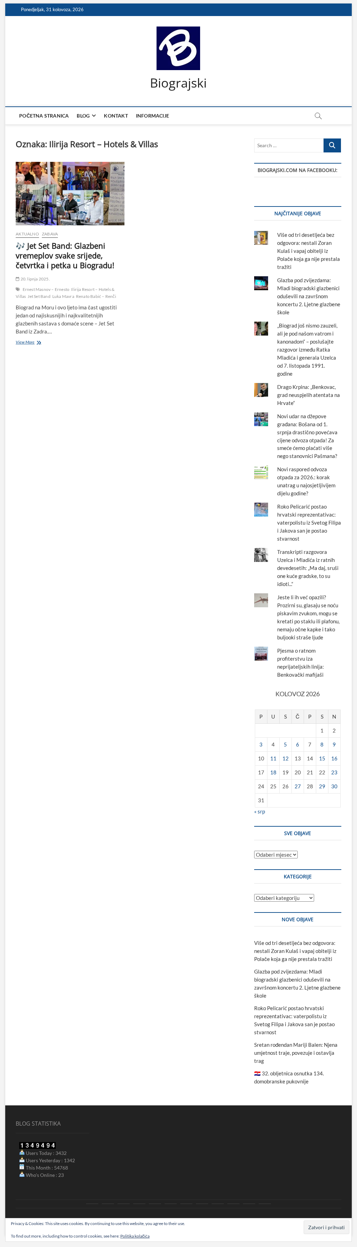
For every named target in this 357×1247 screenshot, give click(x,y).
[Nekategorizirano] (265, 1203)
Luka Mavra (63, 296)
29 (322, 786)
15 (322, 758)
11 (273, 758)
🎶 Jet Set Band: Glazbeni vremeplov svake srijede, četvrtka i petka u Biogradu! (65, 255)
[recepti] (233, 1203)
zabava (50, 233)
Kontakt (116, 116)
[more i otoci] (155, 1203)
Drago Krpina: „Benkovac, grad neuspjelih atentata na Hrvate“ (308, 395)
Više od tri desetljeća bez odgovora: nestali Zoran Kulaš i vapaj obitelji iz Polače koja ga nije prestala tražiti (308, 251)
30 (334, 786)
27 (298, 786)
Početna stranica (44, 116)
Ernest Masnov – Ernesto (46, 289)
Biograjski (178, 83)
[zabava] (218, 1203)
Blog (83, 116)
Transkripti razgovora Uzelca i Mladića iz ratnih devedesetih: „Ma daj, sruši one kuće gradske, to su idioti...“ (308, 568)
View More (34, 342)
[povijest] (108, 1203)
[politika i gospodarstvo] (139, 1203)
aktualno (27, 233)
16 (334, 758)
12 (285, 758)
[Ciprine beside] (249, 1203)
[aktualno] (92, 1203)
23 (334, 772)
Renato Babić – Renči (96, 296)
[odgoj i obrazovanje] (202, 1203)
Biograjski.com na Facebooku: (297, 170)
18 (273, 772)
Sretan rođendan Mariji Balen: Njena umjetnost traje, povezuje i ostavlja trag (295, 1053)
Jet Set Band (39, 296)
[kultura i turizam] (123, 1203)
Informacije (152, 116)
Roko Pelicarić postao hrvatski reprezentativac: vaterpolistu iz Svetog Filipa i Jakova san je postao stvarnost (309, 522)
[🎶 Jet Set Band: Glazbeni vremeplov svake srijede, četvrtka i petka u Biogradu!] (70, 193)
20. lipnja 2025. (35, 278)
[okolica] (186, 1203)
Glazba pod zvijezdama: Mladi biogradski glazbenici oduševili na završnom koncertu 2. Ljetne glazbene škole (308, 296)
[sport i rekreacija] (171, 1203)
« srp (259, 811)
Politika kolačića (135, 1236)
